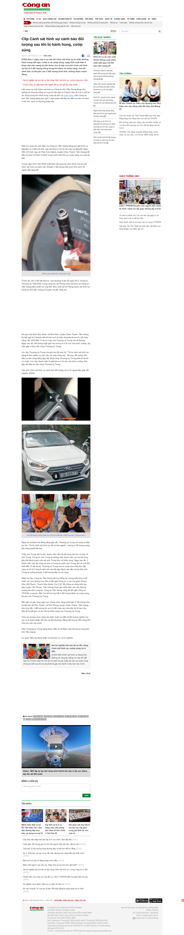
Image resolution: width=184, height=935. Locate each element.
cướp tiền (48, 716)
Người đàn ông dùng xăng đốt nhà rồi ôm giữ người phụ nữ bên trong (104, 113)
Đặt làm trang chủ (33, 900)
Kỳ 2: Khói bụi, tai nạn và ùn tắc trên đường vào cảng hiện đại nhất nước (53, 853)
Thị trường (78, 19)
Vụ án (38, 19)
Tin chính (30, 19)
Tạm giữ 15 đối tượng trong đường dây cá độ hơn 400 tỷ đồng (49, 849)
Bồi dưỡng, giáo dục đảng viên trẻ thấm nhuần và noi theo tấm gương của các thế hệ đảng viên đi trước (140, 125)
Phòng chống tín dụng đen (98, 23)
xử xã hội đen (71, 716)
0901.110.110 (80, 900)
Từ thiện (131, 19)
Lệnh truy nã (75, 26)
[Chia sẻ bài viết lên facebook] (83, 56)
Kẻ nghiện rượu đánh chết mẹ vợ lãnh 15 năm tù (43, 884)
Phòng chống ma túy (78, 23)
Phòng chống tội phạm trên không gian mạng (50, 23)
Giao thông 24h (49, 19)
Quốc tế (108, 19)
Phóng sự (114, 23)
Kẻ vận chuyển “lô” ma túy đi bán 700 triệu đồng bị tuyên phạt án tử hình (53, 889)
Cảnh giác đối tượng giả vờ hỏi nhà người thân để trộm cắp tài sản (51, 844)
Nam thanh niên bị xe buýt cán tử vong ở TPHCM (140, 222)
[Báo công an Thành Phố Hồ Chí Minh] (36, 6)
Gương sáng (119, 19)
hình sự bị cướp (39, 719)
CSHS (28, 719)
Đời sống (89, 19)
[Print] (88, 56)
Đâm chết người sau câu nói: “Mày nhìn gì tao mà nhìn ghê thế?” (50, 865)
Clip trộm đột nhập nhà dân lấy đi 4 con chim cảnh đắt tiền (47, 840)
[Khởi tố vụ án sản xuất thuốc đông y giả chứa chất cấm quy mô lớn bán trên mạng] (104, 48)
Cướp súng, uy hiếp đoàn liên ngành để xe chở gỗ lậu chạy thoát (50, 85)
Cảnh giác (123, 23)
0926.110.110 (68, 900)
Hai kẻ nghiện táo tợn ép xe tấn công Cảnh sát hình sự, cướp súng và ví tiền (55, 80)
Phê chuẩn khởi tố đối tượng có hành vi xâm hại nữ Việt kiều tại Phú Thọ (104, 140)
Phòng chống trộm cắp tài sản (140, 23)
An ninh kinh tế (65, 19)
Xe (149, 19)
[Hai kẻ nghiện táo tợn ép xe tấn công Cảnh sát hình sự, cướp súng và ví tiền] (36, 651)
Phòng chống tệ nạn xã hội (33, 26)
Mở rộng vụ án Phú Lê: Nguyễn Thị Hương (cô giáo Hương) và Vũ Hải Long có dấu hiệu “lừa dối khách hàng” (104, 126)
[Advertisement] (110, 8)
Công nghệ (141, 19)
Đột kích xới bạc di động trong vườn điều (40, 860)
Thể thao (99, 19)
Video (154, 19)
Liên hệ (49, 900)
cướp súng (68, 95)
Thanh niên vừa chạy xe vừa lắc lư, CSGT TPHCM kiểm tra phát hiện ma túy (55, 877)
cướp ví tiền (59, 716)
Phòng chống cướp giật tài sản (57, 26)
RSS (114, 31)
